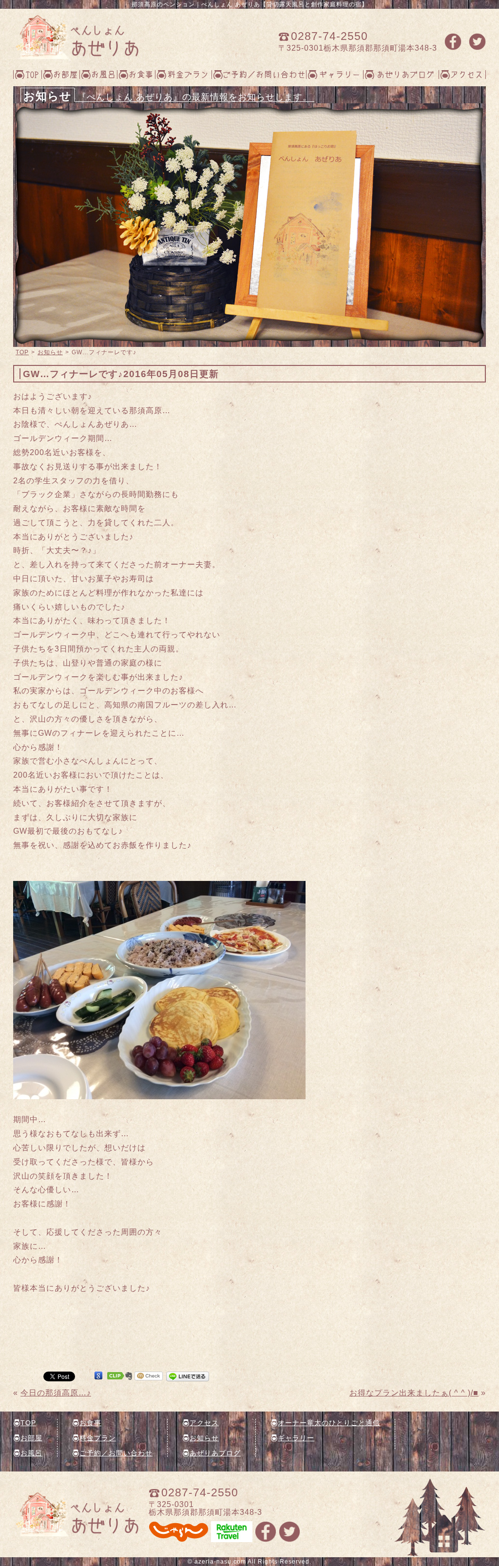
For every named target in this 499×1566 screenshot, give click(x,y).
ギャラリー (340, 74)
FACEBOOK (452, 41)
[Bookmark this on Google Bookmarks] (98, 1376)
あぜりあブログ (406, 74)
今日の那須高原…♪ (55, 1393)
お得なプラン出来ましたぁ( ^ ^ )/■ (414, 1393)
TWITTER (477, 41)
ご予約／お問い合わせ (264, 74)
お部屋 (65, 74)
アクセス (466, 74)
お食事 (141, 74)
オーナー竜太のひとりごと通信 (329, 1423)
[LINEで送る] (187, 1376)
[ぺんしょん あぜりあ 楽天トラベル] (231, 1538)
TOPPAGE (76, 37)
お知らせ (50, 352)
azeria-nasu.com (220, 1561)
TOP (32, 74)
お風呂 (103, 74)
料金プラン (188, 74)
